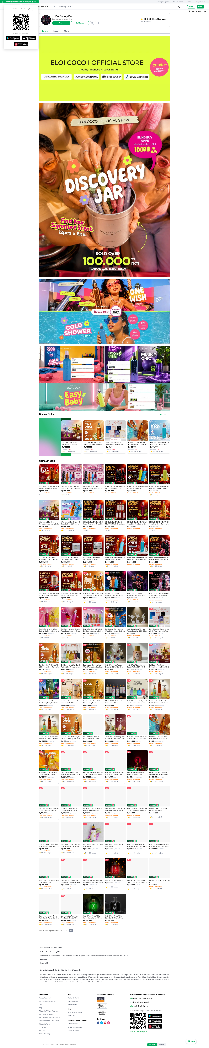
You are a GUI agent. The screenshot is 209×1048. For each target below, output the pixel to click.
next (168, 378)
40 (66, 931)
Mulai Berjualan (178, 2)
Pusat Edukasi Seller (75, 1012)
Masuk (191, 7)
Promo (189, 2)
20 (61, 931)
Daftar (200, 7)
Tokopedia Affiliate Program (48, 1011)
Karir (40, 1004)
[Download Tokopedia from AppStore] (155, 1021)
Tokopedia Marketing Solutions (49, 1017)
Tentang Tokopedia (163, 2)
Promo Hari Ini (43, 1027)
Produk (56, 31)
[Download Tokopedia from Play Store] (155, 1016)
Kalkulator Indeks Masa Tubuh (49, 1021)
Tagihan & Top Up (73, 998)
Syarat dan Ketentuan (75, 1027)
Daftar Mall (71, 1016)
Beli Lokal (42, 1030)
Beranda (45, 31)
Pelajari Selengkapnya (137, 1032)
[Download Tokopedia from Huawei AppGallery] (155, 1026)
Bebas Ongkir (72, 1004)
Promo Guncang (44, 1034)
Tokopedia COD (73, 1001)
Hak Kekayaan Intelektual (47, 1001)
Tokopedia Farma (44, 1024)
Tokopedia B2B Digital (46, 1014)
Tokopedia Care (200, 2)
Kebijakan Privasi (73, 1030)
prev (41, 378)
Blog (40, 1008)
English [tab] (161, 1044)
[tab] (45, 31)
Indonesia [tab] (152, 1044)
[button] (198, 11)
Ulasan (66, 31)
